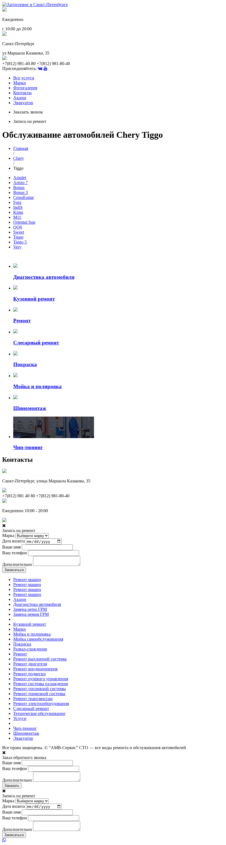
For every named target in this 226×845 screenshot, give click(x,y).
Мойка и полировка (32, 634)
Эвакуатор (23, 102)
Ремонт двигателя (30, 664)
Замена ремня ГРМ (31, 614)
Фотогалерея (25, 87)
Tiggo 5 (20, 242)
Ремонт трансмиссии (33, 698)
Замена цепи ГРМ (30, 609)
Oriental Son (24, 222)
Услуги (19, 718)
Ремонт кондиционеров (35, 668)
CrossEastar (23, 197)
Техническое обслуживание (39, 713)
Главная (20, 148)
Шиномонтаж (26, 733)
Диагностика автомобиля (37, 604)
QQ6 (17, 227)
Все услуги (23, 77)
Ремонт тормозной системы (39, 693)
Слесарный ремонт (31, 708)
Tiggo (18, 237)
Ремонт (20, 654)
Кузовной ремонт (29, 624)
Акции (19, 97)
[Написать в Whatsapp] (113, 840)
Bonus (19, 187)
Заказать (11, 786)
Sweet (18, 232)
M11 (17, 217)
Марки (19, 82)
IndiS (18, 207)
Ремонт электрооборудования (41, 703)
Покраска (22, 644)
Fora (17, 202)
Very (17, 247)
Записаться (14, 570)
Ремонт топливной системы (39, 688)
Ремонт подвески (29, 673)
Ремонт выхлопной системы (40, 659)
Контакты (22, 92)
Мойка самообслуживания (38, 639)
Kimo (18, 212)
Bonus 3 (20, 192)
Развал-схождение (30, 649)
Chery (18, 158)
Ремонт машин (27, 579)
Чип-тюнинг (25, 728)
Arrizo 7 (20, 182)
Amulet (19, 177)
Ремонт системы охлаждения (40, 683)
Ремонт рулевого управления (40, 678)
